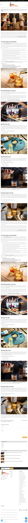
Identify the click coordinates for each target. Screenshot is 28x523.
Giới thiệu (3, 444)
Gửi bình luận (24, 437)
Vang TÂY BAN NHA (22, 491)
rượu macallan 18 (4, 421)
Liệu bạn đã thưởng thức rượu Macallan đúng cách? (9, 67)
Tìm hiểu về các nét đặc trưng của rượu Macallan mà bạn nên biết (11, 66)
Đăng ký (19, 0)
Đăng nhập (23, 0)
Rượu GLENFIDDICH (22, 479)
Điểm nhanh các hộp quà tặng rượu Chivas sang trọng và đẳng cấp (12, 458)
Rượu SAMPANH (21, 494)
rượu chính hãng (4, 420)
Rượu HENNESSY (21, 480)
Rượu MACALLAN (21, 472)
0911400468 (3, 479)
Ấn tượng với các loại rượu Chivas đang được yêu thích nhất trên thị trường (13, 452)
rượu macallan (8, 420)
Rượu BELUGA (21, 481)
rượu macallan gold (9, 421)
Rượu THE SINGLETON (22, 478)
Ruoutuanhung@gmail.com (5, 478)
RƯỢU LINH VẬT (21, 483)
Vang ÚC (20, 489)
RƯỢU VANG (21, 493)
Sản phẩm (3, 445)
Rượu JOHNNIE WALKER (22, 477)
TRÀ (20, 504)
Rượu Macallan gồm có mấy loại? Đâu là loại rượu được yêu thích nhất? (14, 10)
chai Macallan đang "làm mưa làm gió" (17, 188)
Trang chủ (3, 443)
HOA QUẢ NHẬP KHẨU (22, 501)
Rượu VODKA (21, 484)
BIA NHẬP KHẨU (21, 495)
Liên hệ (11, 477)
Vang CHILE (21, 490)
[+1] (26, 420)
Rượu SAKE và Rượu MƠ (22, 482)
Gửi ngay (11, 468)
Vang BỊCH (20, 492)
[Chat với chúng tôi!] (26, 521)
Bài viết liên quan (4, 450)
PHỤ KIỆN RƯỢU (21, 496)
